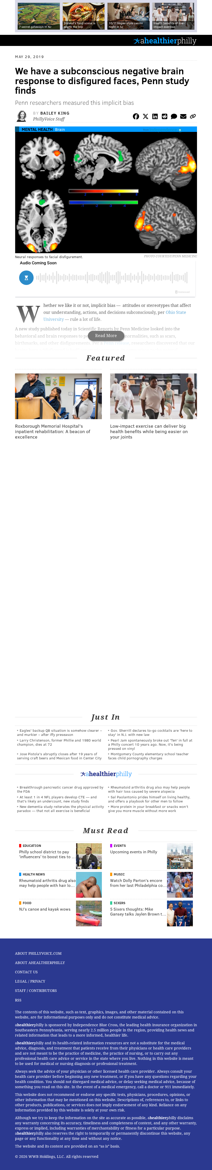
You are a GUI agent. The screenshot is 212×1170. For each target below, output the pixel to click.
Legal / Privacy (30, 981)
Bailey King (55, 113)
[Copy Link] (193, 117)
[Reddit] (164, 117)
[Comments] (174, 117)
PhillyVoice (12, 40)
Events (120, 845)
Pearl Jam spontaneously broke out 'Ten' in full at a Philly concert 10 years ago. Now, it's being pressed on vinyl (150, 744)
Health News (34, 874)
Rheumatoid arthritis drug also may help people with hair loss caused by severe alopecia (149, 789)
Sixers (119, 903)
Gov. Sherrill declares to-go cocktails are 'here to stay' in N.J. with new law (150, 732)
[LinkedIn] (155, 117)
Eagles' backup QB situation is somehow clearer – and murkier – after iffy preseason (59, 732)
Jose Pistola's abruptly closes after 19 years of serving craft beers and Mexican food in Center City (59, 755)
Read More (106, 335)
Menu (204, 40)
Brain (60, 129)
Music (119, 874)
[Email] (183, 117)
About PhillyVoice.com (38, 953)
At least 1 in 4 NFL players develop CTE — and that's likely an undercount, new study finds (57, 798)
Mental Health (37, 129)
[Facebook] (136, 117)
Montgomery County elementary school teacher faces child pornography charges (148, 755)
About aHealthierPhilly (40, 963)
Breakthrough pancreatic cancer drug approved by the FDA (60, 789)
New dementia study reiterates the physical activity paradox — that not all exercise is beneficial (60, 808)
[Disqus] (106, 510)
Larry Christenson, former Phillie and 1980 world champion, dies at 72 (59, 742)
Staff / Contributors (36, 991)
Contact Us (26, 972)
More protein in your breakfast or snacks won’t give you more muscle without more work (148, 808)
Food (27, 903)
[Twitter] (145, 117)
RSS (18, 1000)
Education (32, 845)
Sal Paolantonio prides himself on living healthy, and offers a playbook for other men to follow (149, 798)
